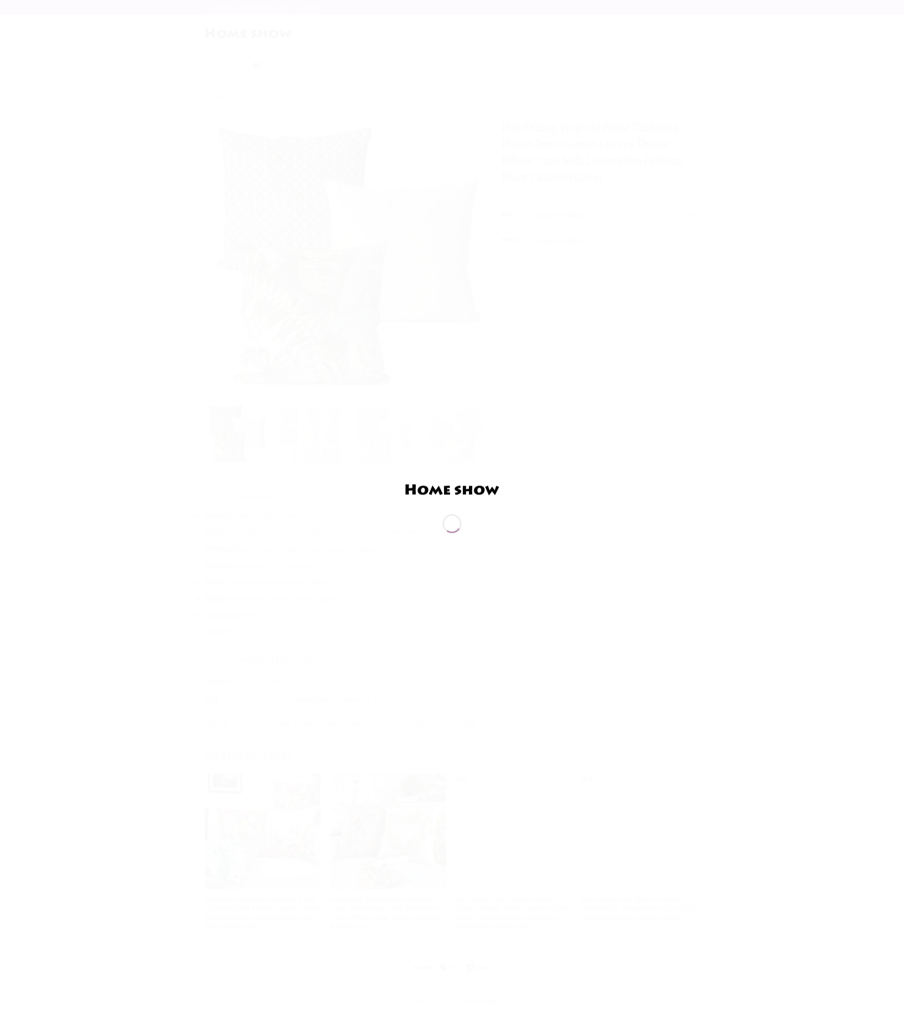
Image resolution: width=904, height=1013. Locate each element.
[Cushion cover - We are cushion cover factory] (452, 489)
